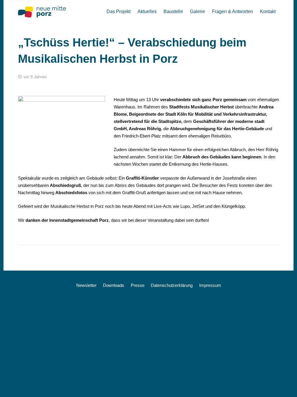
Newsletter (86, 285)
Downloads (113, 285)
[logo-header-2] (42, 11)
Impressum (210, 285)
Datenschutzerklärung (172, 285)
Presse (137, 285)
